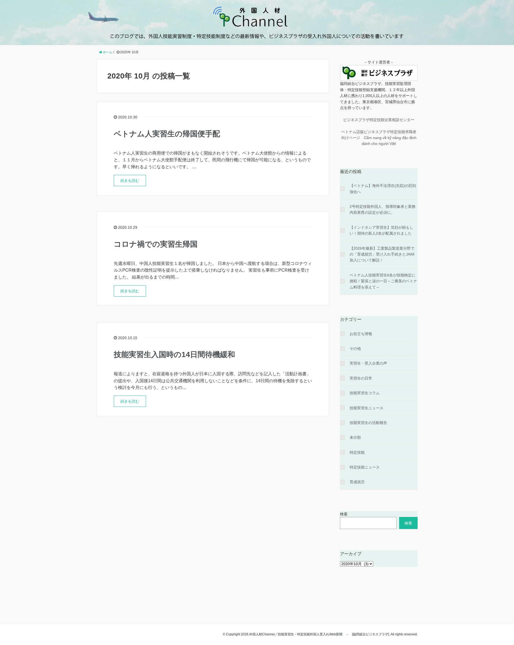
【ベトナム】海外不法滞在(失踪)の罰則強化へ (383, 188)
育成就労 (357, 482)
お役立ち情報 (361, 334)
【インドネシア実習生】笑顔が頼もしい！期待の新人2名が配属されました (381, 230)
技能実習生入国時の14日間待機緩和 (174, 354)
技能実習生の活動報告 (368, 423)
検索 (343, 514)
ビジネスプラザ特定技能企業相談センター (378, 120)
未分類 (355, 437)
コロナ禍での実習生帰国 (156, 244)
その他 (355, 348)
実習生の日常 (361, 378)
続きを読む (129, 180)
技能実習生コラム (365, 393)
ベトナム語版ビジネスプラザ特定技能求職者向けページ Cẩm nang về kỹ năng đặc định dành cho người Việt (379, 138)
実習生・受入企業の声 (368, 363)
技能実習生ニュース (366, 408)
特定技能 (357, 452)
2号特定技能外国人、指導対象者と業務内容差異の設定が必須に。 (382, 209)
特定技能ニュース (365, 467)
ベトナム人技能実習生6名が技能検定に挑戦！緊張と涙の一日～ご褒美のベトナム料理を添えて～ (383, 281)
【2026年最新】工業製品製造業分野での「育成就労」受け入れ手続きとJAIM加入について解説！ (382, 254)
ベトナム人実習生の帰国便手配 (167, 134)
